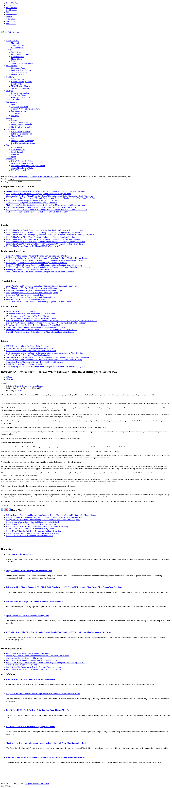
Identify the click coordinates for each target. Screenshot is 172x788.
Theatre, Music (17, 136)
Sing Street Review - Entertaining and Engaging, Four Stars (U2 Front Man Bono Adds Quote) (46, 743)
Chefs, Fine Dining (18, 95)
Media (46, 783)
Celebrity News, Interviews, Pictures (25, 109)
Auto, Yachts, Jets (18, 150)
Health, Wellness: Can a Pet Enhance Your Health (26, 364)
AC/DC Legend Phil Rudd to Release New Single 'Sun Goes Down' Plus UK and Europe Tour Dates (46, 209)
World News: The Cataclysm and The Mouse (24, 658)
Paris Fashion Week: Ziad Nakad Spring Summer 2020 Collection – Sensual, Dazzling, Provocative (45, 242)
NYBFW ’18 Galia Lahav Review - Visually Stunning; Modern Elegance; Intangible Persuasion (44, 260)
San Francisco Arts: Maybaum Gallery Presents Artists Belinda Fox (35, 601)
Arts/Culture (11, 19)
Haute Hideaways (18, 147)
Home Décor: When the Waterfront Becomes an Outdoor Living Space (34, 531)
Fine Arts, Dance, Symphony (22, 141)
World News (16, 52)
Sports (13, 156)
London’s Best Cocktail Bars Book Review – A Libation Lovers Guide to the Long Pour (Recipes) (45, 191)
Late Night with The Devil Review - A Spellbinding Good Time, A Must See (38, 710)
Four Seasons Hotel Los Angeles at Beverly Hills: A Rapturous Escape (34, 290)
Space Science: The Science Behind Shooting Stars (27, 616)
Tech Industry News (19, 72)
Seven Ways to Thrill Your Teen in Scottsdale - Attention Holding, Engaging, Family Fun (41, 286)
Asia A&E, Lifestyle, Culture (22, 168)
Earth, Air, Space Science (21, 70)
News (8, 5)
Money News (16, 59)
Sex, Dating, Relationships (21, 88)
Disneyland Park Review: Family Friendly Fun (24, 295)
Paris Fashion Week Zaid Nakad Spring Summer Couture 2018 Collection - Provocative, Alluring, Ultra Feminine (51, 235)
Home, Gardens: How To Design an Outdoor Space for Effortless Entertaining (37, 526)
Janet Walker (20, 390)
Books (13, 138)
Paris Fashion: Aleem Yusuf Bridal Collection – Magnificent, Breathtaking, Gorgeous (40, 272)
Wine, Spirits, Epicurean (20, 97)
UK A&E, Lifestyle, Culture (22, 161)
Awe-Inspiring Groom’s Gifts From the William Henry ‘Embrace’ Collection (36, 263)
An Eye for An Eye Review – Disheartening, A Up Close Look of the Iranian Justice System (43, 520)
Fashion (9, 17)
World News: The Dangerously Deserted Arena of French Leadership (33, 667)
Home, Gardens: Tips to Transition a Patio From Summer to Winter (32, 533)
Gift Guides (15, 100)
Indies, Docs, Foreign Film (21, 134)
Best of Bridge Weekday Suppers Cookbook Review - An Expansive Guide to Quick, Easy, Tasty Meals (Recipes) (51, 320)
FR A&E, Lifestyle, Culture (22, 163)
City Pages (15, 113)
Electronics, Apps (18, 68)
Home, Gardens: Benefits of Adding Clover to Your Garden (29, 536)
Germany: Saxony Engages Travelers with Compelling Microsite (31, 203)
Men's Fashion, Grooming (21, 125)
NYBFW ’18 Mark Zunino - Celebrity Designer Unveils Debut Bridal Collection (38, 256)
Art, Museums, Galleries (20, 131)
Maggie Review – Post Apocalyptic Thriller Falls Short (29, 571)
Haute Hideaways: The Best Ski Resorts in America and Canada (31, 288)
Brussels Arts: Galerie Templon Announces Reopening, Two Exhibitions (35, 200)
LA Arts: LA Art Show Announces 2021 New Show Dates (30, 679)
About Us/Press (17, 45)
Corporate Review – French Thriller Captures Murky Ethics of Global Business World (43, 694)
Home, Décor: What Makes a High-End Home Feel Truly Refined (32, 522)
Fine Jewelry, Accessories (21, 127)
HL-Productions (17, 47)
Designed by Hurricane (34, 783)
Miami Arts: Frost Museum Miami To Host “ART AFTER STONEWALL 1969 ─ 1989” (41, 330)
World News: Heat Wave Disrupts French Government (28, 653)
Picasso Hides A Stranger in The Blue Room (23, 311)
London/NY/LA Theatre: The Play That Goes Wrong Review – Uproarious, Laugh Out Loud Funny (46, 323)
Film (13, 104)
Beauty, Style (16, 84)
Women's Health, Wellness (21, 82)
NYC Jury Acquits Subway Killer (20, 554)
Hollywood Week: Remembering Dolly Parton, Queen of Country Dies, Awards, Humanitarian (44, 517)
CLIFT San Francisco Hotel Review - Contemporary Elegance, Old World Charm (38, 302)
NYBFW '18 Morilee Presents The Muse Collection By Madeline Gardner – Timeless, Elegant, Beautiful (48, 258)
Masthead (15, 43)
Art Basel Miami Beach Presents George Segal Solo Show (30, 727)
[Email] (9, 379)
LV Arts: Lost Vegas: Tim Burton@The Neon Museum (28, 316)
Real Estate (15, 154)
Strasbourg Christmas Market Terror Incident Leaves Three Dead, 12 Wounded (37, 656)
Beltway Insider (17, 57)
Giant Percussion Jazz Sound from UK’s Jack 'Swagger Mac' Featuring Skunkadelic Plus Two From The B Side (50, 198)
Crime (13, 61)
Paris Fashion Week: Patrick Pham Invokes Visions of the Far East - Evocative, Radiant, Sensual (44, 230)
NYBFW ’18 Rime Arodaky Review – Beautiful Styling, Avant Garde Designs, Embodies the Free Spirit (48, 267)
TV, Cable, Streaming (19, 106)
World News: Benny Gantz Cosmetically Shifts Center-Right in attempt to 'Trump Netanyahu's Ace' (45, 662)
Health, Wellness (17, 79)
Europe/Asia (11, 23)
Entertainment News (19, 111)
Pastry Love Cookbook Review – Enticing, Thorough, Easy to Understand (35, 325)
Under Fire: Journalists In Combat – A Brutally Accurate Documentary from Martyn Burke (45, 757)
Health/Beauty (12, 10)
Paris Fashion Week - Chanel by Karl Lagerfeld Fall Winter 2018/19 (33, 246)
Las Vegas (15, 116)
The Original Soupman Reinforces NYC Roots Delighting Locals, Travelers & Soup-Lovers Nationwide (47, 357)
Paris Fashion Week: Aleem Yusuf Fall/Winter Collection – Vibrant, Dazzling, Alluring (40, 237)
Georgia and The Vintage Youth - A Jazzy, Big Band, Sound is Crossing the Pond (38, 194)
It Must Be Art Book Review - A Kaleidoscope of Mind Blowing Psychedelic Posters (40, 332)
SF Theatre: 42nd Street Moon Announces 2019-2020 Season (30, 314)
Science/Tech (11, 8)
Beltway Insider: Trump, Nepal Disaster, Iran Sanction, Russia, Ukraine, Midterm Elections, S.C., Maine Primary (51, 515)
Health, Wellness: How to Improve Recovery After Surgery (29, 348)
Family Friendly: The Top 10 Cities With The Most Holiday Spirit (32, 293)
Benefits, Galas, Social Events (23, 143)
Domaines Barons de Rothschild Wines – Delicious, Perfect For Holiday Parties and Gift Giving (44, 360)
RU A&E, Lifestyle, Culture (22, 170)
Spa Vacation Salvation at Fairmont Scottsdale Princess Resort (30, 297)
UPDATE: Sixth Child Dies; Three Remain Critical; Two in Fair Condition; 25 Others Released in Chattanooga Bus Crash (58, 632)
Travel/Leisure (12, 21)
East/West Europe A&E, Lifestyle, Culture (28, 166)
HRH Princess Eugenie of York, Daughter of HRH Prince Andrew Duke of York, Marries (41, 207)
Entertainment (11, 14)
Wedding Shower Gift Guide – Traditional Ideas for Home (29, 269)
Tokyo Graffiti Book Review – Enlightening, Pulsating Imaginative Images (36, 327)
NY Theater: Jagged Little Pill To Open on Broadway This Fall (31, 318)
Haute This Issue (12, 3)
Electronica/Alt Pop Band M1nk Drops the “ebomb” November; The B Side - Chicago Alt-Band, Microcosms (50, 196)
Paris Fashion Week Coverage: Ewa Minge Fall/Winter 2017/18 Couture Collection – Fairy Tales (44, 244)
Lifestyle (9, 12)
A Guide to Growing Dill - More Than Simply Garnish (28, 355)
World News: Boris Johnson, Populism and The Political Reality (31, 660)
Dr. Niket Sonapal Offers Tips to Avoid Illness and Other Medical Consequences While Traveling (44, 353)
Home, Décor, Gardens (20, 93)
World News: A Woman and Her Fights (21, 665)
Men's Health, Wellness (20, 86)
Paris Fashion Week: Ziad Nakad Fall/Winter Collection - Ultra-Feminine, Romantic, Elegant (43, 239)
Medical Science (17, 75)
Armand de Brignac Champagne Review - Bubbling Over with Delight (34, 362)
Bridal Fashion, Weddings (21, 122)
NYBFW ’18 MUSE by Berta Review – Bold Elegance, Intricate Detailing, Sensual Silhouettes (44, 265)
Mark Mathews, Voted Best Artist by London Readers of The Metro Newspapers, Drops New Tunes (46, 205)
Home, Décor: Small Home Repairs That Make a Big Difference (31, 529)
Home (14, 177)
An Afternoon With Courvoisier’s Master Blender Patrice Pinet (31, 351)
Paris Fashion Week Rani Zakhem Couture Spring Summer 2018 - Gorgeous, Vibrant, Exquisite (44, 232)
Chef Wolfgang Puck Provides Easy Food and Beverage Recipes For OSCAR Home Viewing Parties (46, 366)
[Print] (9, 377)
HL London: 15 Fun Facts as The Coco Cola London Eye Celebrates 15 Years (37, 212)
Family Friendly (17, 152)
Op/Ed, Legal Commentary (22, 63)
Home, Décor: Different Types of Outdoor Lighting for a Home (31, 524)
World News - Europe (20, 54)
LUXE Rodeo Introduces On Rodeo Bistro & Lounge (27, 346)
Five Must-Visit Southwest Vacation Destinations (25, 299)
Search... (4, 179)
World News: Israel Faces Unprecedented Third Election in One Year (33, 669)
